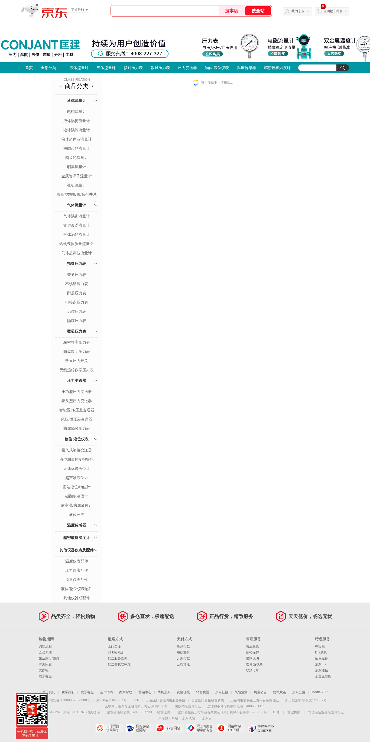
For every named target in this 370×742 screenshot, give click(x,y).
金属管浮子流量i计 (76, 176)
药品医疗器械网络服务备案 (165, 700)
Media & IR (319, 692)
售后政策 (252, 646)
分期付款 (183, 658)
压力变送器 (187, 68)
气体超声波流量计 (76, 253)
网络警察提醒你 (140, 728)
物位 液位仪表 (217, 68)
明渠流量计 (76, 167)
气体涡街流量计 (76, 216)
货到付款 (183, 646)
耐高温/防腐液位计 (76, 505)
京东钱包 (188, 718)
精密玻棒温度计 (277, 68)
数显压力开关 (76, 361)
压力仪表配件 (76, 570)
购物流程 (45, 646)
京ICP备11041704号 (111, 700)
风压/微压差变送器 (76, 419)
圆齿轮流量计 (76, 157)
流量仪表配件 (76, 579)
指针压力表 (133, 68)
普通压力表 (76, 274)
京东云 (207, 718)
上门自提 (114, 646)
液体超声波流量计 (76, 139)
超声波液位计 (76, 478)
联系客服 (45, 676)
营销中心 (144, 692)
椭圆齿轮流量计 (76, 148)
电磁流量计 (76, 111)
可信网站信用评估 (109, 728)
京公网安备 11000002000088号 (66, 700)
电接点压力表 (76, 302)
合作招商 (106, 692)
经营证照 (163, 712)
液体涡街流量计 (76, 121)
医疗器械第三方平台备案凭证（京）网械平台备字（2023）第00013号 (229, 712)
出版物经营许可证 (188, 706)
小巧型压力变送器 (76, 391)
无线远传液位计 (76, 468)
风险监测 (241, 692)
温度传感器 (246, 68)
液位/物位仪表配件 (76, 589)
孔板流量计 (76, 185)
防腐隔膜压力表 (76, 428)
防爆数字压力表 (76, 351)
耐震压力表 (76, 293)
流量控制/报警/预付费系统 (77, 195)
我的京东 (297, 11)
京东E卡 (321, 664)
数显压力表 (160, 68)
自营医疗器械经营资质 (208, 700)
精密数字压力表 (76, 342)
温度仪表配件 (76, 561)
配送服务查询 (117, 658)
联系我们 (67, 692)
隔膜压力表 (76, 320)
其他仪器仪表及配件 (77, 550)
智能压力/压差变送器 (76, 410)
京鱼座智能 (323, 676)
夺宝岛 (320, 646)
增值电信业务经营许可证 (326, 712)
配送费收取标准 (119, 664)
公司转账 (183, 664)
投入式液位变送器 (76, 450)
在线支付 (183, 652)
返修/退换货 (254, 664)
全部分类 (48, 68)
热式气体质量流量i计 (76, 244)
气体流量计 (106, 68)
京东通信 (321, 670)
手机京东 (164, 692)
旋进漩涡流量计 (76, 225)
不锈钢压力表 (76, 284)
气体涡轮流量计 (76, 234)
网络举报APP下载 (231, 728)
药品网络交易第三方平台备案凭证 (254, 700)
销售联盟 (202, 692)
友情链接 (183, 692)
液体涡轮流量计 (76, 130)
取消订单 (252, 670)
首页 (29, 68)
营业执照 (293, 712)
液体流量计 (79, 68)
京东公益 (298, 692)
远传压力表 (76, 311)
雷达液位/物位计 (76, 487)
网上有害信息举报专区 (200, 728)
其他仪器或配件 (76, 598)
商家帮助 (125, 692)
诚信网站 (170, 728)
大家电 (43, 670)
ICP (136, 700)
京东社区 (221, 692)
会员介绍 (45, 652)
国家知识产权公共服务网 (261, 728)
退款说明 (252, 658)
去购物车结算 (333, 11)
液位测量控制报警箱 (77, 459)
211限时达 (115, 652)
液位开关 (76, 514)
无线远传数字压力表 (77, 370)
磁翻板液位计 (76, 496)
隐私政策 (279, 692)
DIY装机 (321, 652)
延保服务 (321, 658)
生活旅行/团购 (49, 658)
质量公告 (260, 692)
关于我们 (48, 692)
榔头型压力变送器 (76, 401)
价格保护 (252, 652)
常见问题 (45, 664)
